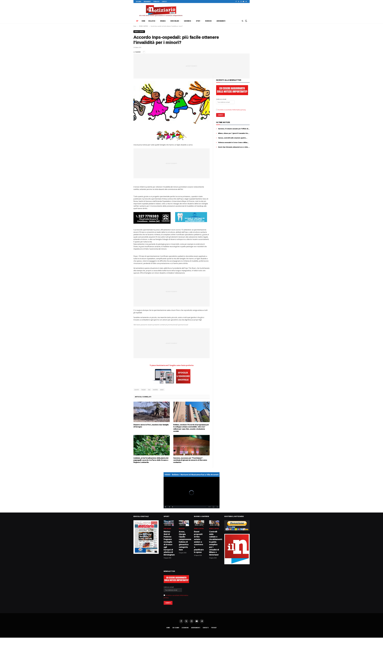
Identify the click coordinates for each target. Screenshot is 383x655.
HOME (143, 21)
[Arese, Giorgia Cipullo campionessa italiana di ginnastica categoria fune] (184, 523)
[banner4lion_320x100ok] (152, 218)
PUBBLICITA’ (156, 1)
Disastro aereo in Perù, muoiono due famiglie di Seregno (151, 426)
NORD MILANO (174, 21)
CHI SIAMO (138, 1)
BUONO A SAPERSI (139, 31)
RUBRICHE (208, 21)
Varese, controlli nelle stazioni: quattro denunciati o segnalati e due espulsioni (232, 138)
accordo (136, 390)
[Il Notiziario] (160, 10)
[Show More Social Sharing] (144, 52)
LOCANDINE (185, 628)
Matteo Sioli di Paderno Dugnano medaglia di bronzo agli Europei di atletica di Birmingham (169, 543)
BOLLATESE (151, 21)
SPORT (198, 21)
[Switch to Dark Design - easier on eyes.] (246, 21)
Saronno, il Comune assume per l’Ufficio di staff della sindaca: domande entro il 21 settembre (233, 129)
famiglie (143, 390)
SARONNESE (187, 21)
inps (149, 390)
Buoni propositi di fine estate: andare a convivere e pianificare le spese (199, 541)
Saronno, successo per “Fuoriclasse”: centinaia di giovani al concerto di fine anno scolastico (190, 460)
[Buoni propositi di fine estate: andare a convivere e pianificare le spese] (199, 523)
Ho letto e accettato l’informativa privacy (232, 110)
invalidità (155, 390)
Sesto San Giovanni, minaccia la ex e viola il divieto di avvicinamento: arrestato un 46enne (233, 147)
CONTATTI (164, 1)
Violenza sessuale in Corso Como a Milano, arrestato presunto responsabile (233, 142)
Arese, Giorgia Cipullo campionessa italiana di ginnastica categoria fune (184, 540)
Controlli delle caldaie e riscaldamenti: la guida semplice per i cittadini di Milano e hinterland (214, 543)
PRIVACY (214, 628)
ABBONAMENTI (147, 1)
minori (162, 390)
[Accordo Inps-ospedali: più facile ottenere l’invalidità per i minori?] (171, 102)
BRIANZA (163, 21)
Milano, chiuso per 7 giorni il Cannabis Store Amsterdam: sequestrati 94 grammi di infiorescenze (233, 133)
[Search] (242, 21)
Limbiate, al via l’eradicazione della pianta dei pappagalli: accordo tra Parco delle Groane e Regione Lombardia (150, 460)
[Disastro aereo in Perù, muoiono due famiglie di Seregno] (151, 412)
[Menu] (137, 21)
